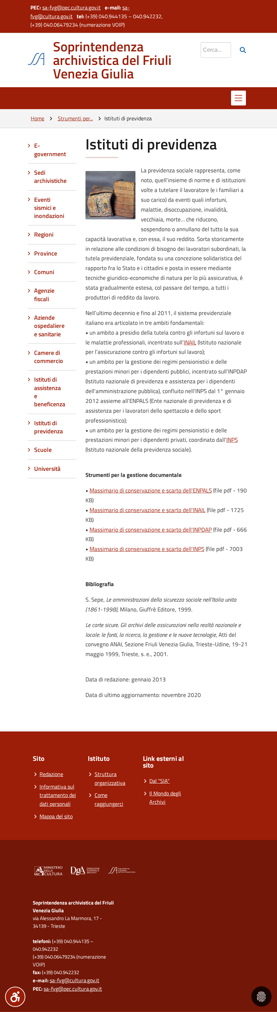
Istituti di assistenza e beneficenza (49, 392)
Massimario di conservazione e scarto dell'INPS (147, 549)
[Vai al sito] (48, 872)
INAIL (190, 342)
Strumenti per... (75, 118)
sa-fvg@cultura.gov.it (74, 980)
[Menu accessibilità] (15, 997)
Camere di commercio (48, 356)
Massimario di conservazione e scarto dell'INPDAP (151, 529)
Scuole (43, 449)
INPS (232, 439)
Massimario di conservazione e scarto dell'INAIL (147, 510)
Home (37, 118)
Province (45, 253)
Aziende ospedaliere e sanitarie (49, 326)
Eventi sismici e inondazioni (49, 208)
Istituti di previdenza (48, 427)
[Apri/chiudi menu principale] (238, 98)
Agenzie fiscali (44, 294)
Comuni (44, 271)
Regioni (43, 234)
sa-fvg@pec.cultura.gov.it (71, 7)
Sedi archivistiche (50, 176)
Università (47, 468)
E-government (50, 149)
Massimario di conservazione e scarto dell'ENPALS (151, 490)
